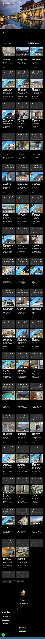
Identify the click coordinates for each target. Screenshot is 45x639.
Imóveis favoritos (7, 614)
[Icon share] (3, 5)
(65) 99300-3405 (10, 3)
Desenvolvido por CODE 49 (38, 638)
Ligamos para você (7, 625)
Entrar (5, 618)
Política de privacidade (6, 638)
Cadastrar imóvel (7, 616)
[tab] (22, 36)
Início (5, 32)
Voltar (40, 32)
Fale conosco (5, 623)
